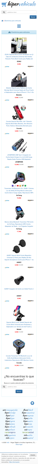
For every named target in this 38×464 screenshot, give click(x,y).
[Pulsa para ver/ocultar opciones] (19, 27)
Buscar (33, 17)
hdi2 (8, 442)
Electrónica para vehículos (13, 21)
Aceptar (32, 455)
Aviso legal (19, 444)
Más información (14, 462)
